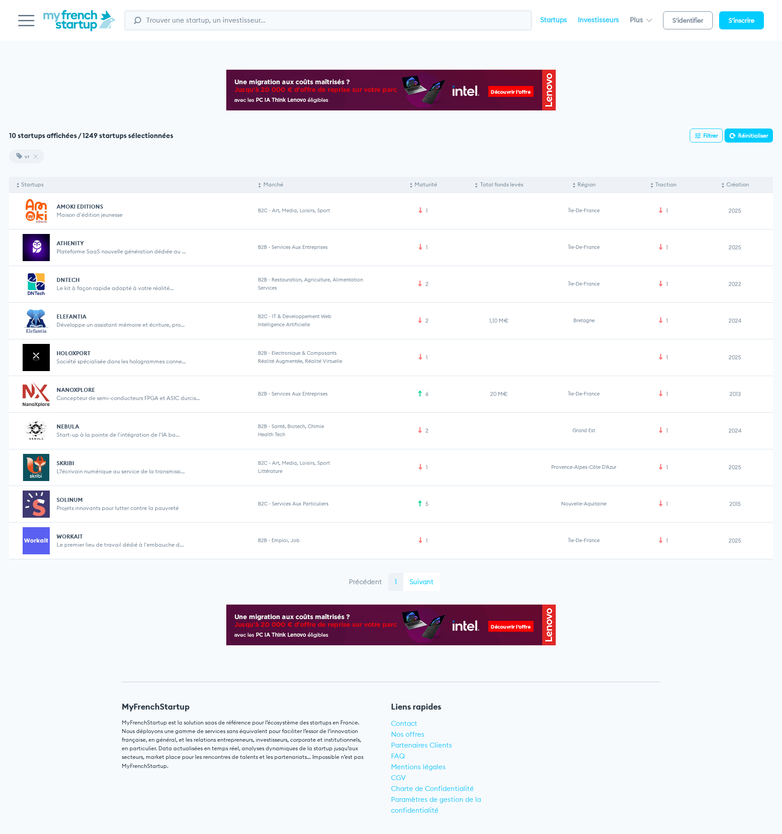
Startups (553, 19)
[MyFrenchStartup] (79, 25)
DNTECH (68, 279)
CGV (398, 777)
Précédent (365, 581)
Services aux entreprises (300, 247)
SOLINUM (70, 499)
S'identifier (687, 20)
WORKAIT (70, 536)
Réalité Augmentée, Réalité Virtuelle (300, 361)
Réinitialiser (753, 135)
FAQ (398, 756)
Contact (404, 723)
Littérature (270, 471)
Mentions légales (418, 767)
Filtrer (710, 135)
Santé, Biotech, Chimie (298, 426)
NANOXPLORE (76, 389)
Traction (666, 184)
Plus (637, 19)
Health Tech (271, 434)
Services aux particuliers (300, 503)
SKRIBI (65, 463)
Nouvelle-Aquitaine (583, 503)
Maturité (426, 184)
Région (586, 184)
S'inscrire (741, 20)
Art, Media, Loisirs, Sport (301, 210)
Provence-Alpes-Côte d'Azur (583, 467)
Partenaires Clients (421, 745)
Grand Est (583, 430)
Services (267, 288)
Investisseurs (598, 19)
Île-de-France (584, 210)
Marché (273, 184)
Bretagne (584, 320)
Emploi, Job (286, 540)
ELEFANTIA (71, 316)
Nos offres (407, 734)
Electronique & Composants (304, 353)
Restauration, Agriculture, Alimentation (317, 279)
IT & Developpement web (301, 316)
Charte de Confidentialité (432, 788)
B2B (262, 247)
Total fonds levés (501, 184)
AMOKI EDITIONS (80, 206)
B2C (262, 210)
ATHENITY (70, 243)
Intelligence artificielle (284, 324)
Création (737, 184)
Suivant (422, 581)
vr (26, 156)
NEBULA (68, 426)
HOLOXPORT (74, 353)
